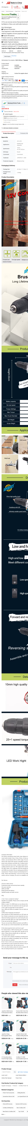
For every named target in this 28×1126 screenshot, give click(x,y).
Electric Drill (24, 11)
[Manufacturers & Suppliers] (14, 2)
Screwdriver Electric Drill (8, 1096)
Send (15, 984)
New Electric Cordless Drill (9, 1111)
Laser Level (4, 1075)
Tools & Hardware (9, 11)
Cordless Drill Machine (8, 1107)
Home (3, 11)
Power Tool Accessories (8, 1092)
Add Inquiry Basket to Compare (10, 128)
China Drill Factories (7, 1104)
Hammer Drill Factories (21, 1104)
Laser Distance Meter (21, 1075)
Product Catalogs (23, 1072)
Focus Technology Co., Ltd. (19, 1119)
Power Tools (17, 11)
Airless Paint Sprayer (7, 1078)
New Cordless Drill (21, 1107)
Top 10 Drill (21, 1111)
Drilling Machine (21, 1092)
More (3, 1114)
